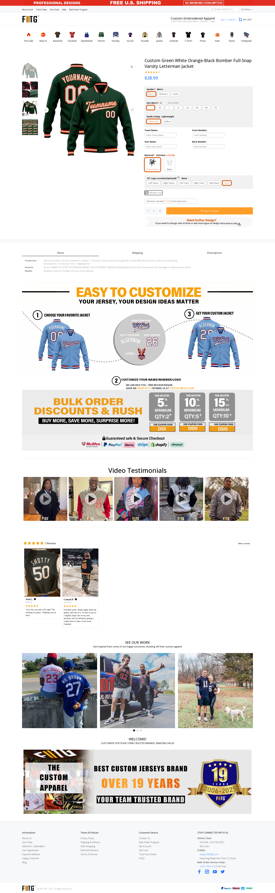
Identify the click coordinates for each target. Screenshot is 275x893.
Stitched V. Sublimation (33, 846)
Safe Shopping (87, 846)
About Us (27, 838)
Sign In (223, 19)
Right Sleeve (169, 183)
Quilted (167, 121)
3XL (197, 107)
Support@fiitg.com (209, 854)
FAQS (142, 858)
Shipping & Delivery (90, 842)
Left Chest (184, 183)
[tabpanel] (60, 690)
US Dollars (246, 9)
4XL (206, 107)
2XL (187, 107)
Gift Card (143, 850)
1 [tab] (134, 730)
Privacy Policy (87, 838)
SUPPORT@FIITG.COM (182, 388)
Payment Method (31, 854)
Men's (151, 94)
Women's (163, 94)
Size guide (173, 103)
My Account (145, 846)
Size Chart (27, 842)
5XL (215, 107)
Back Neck (214, 183)
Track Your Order (148, 854)
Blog (24, 862)
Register (232, 19)
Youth (175, 94)
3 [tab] (141, 730)
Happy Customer (30, 858)
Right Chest (199, 183)
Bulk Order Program (149, 842)
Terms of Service (89, 854)
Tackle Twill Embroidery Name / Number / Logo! (193, 21)
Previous (46, 110)
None (226, 183)
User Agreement (30, 850)
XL (178, 107)
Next (132, 110)
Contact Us (144, 838)
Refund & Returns (89, 850)
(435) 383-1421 (208, 866)
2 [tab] (137, 730)
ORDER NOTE (144, 388)
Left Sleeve (153, 183)
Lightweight (154, 121)
